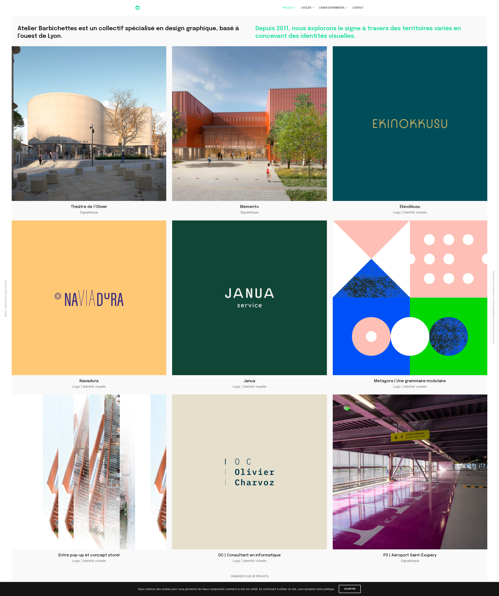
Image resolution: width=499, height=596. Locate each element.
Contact (358, 8)
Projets (288, 8)
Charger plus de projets (249, 576)
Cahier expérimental (332, 8)
